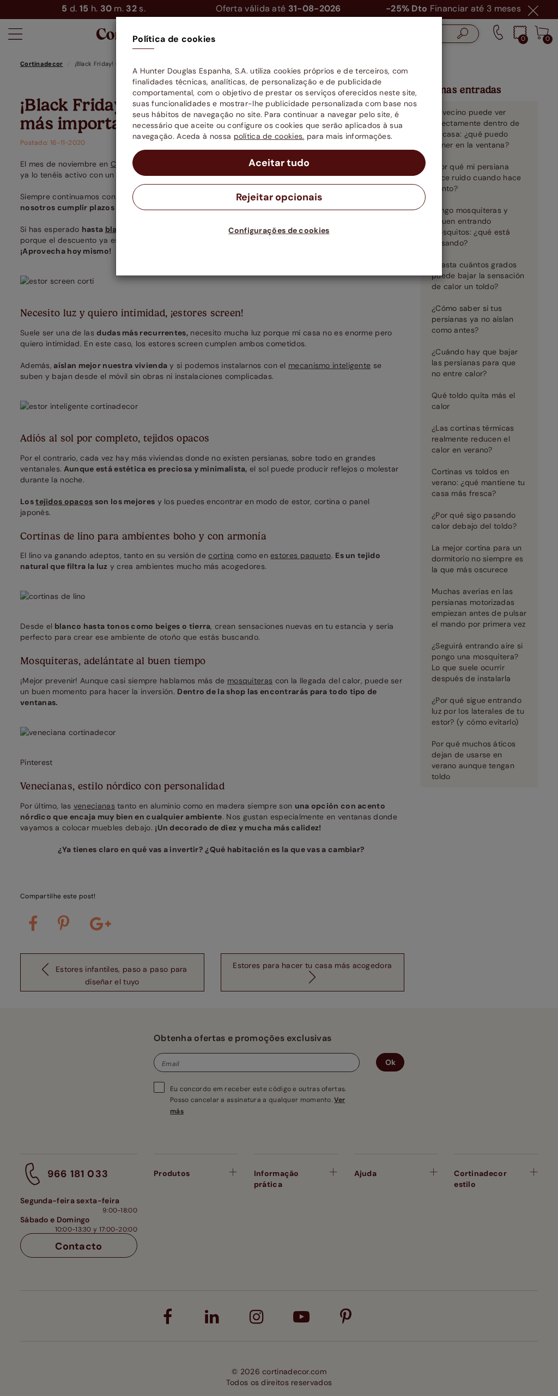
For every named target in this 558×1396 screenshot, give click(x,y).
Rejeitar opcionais (279, 197)
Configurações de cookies (278, 230)
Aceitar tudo (279, 162)
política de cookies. (269, 136)
